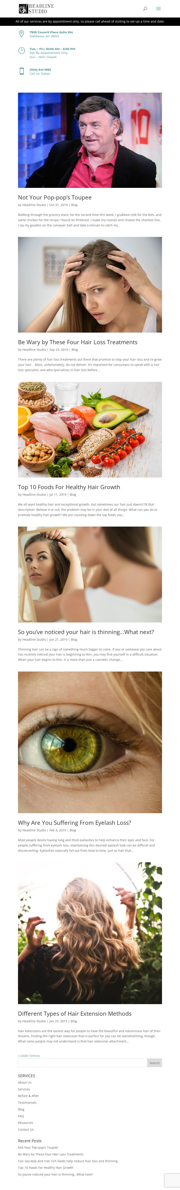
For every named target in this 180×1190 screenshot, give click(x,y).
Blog (74, 205)
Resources (25, 1123)
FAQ (21, 1116)
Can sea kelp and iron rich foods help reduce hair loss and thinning (68, 1161)
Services (24, 1089)
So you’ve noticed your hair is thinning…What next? (86, 632)
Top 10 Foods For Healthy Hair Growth (69, 487)
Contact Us (26, 1129)
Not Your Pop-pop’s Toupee (55, 197)
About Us (24, 1082)
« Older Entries (29, 1056)
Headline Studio (34, 205)
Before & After (28, 1096)
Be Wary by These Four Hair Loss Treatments (77, 342)
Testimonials (27, 1102)
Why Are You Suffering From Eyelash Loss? (74, 823)
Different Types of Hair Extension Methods (74, 1013)
